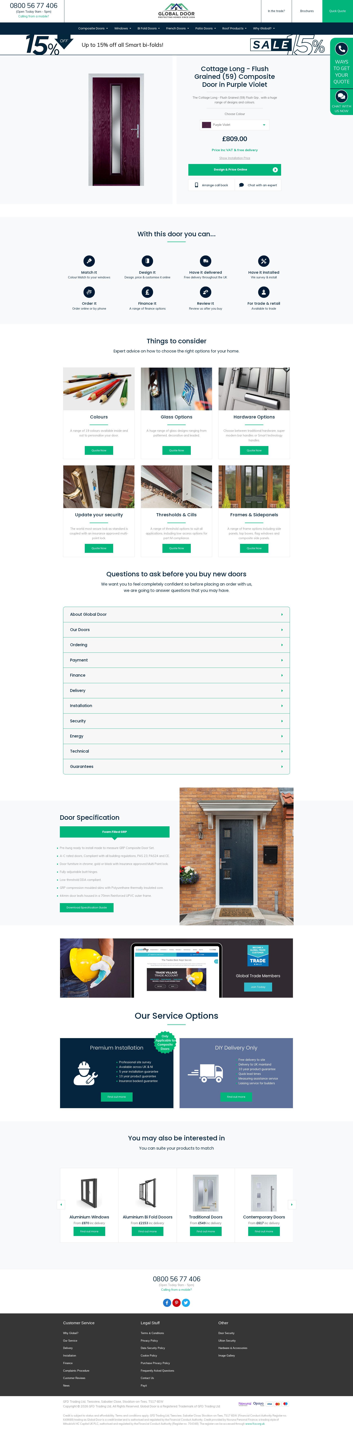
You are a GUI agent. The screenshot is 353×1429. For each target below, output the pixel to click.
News (66, 1385)
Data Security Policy (153, 1348)
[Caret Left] (61, 1204)
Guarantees (81, 766)
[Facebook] (167, 1303)
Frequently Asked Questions (157, 1370)
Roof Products (233, 28)
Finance (77, 675)
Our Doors (80, 630)
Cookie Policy (149, 1355)
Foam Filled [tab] (114, 832)
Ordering (78, 645)
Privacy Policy (149, 1340)
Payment (79, 660)
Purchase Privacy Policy (155, 1363)
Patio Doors (204, 28)
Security (78, 721)
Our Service (70, 1340)
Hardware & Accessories (232, 1348)
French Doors (176, 28)
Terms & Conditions (152, 1333)
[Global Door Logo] (176, 11)
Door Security (226, 1333)
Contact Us (147, 1378)
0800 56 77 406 (33, 6)
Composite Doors (91, 28)
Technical (79, 751)
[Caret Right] (292, 1204)
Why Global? (262, 28)
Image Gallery (226, 1355)
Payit (144, 1385)
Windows (121, 28)
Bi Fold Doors (148, 28)
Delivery (77, 690)
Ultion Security (227, 1340)
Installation (81, 705)
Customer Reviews (74, 1378)
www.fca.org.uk (255, 1423)
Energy (76, 736)
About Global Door (88, 614)
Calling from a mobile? (33, 16)
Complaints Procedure (76, 1370)
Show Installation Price (234, 158)
